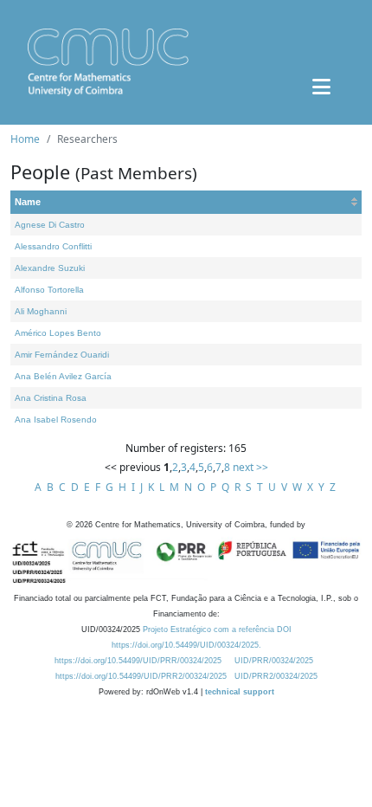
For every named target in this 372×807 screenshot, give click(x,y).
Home (25, 139)
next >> (250, 467)
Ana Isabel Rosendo (56, 419)
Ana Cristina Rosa (51, 398)
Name (28, 202)
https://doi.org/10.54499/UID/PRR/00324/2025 (138, 660)
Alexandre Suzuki (50, 268)
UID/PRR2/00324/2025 (275, 676)
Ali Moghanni (41, 311)
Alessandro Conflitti (53, 246)
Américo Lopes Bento (58, 333)
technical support (239, 692)
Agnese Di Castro (50, 224)
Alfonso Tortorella (49, 289)
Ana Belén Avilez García (63, 376)
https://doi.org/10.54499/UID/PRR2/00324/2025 (141, 676)
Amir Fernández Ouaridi (62, 354)
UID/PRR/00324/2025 (273, 660)
